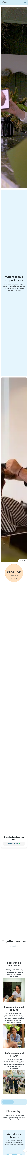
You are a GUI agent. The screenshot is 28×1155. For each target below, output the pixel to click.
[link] (4, 2)
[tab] (8, 1102)
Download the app (13, 843)
